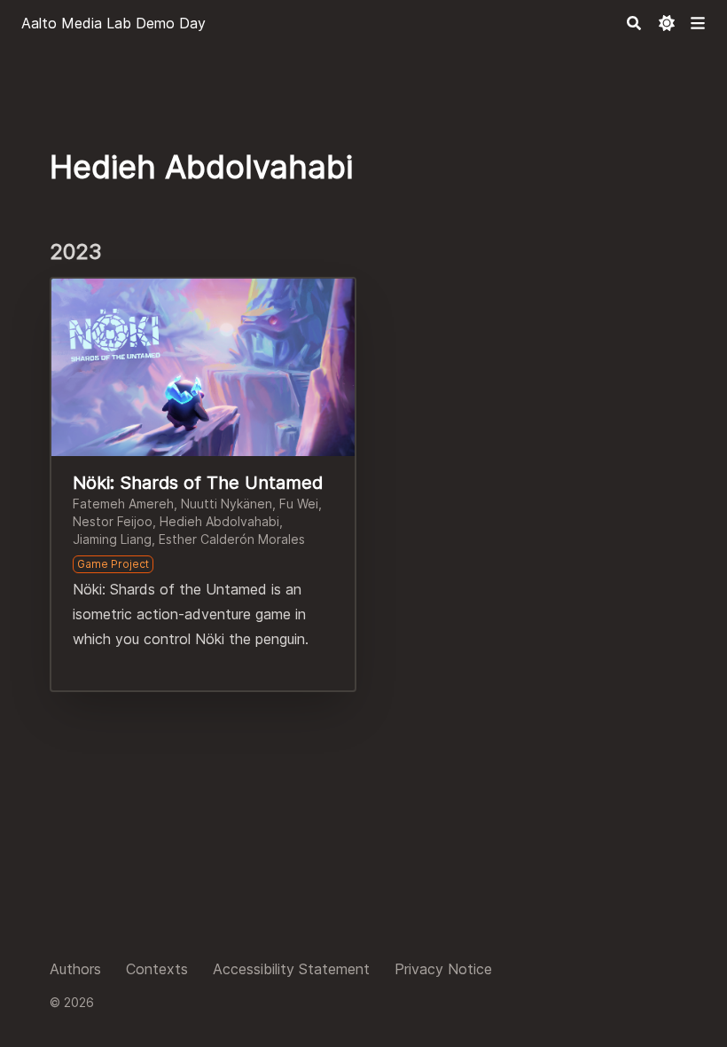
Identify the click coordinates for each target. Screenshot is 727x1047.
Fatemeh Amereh (123, 503)
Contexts (157, 969)
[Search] (634, 23)
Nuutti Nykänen (226, 503)
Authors (75, 969)
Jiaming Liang (112, 539)
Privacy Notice (443, 969)
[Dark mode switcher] (667, 23)
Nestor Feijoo (112, 521)
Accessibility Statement (291, 969)
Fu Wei (298, 503)
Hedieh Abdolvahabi (219, 521)
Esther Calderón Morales (232, 539)
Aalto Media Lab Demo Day (113, 23)
